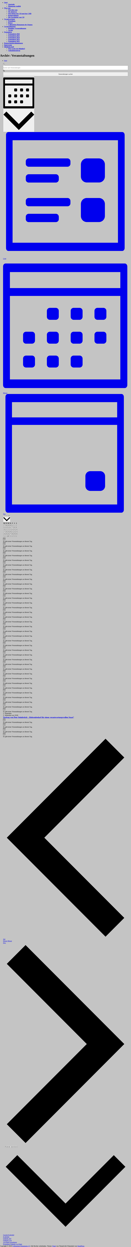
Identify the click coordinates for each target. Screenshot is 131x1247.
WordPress (80, 1246)
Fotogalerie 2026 (14, 34)
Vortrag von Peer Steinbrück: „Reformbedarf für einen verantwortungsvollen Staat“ (38, 717)
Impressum (8, 45)
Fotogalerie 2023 (14, 39)
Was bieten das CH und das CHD (19, 13)
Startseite (11, 4)
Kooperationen (13, 15)
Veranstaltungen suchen (65, 74)
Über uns (7, 8)
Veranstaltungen (10, 26)
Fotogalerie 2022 (14, 41)
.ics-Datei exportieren (10, 1242)
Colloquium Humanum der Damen (20, 25)
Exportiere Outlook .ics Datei (12, 1244)
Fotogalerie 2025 (14, 36)
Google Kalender (8, 1235)
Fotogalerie (8, 32)
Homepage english (14, 6)
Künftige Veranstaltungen (17, 28)
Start (6, 2)
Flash (54, 1246)
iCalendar (6, 1237)
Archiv (10, 30)
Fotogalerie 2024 (14, 37)
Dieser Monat (7, 941)
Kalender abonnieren (11, 1147)
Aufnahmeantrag (14, 50)
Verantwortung (9, 19)
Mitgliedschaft (9, 47)
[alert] (65, 540)
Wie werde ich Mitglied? (16, 49)
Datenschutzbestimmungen (13, 43)
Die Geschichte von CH (16, 17)
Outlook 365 (7, 1239)
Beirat (10, 23)
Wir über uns (13, 10)
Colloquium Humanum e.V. (21, 1246)
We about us (12, 12)
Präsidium (11, 21)
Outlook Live (7, 1240)
